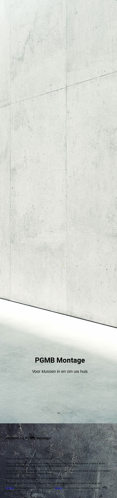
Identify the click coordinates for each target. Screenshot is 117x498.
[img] (58, 211)
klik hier (58, 488)
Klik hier (10, 488)
